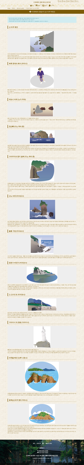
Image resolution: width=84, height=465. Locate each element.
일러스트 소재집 (20, 8)
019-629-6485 (43, 450)
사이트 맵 (39, 443)
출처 (43, 443)
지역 (52, 5)
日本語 (60, 1)
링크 (34, 443)
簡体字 (68, 1)
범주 (39, 5)
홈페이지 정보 (49, 443)
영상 (46, 5)
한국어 (77, 1)
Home (9, 8)
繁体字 (73, 1)
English (64, 1)
